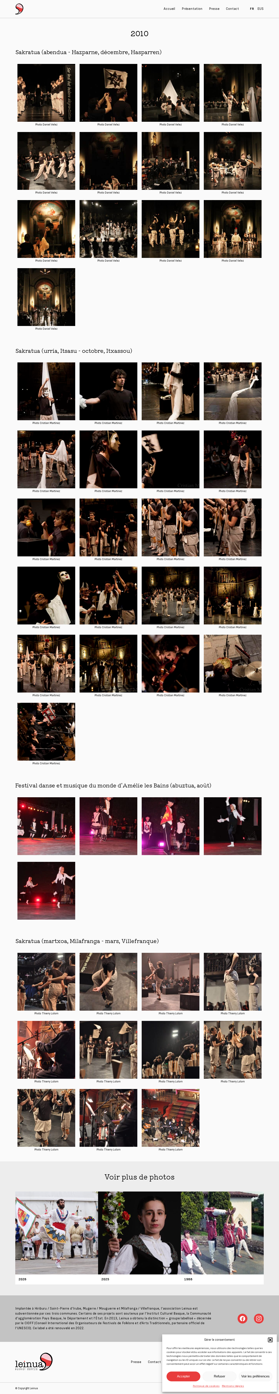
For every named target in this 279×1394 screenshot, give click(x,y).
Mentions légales (233, 1386)
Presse (214, 9)
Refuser (219, 1376)
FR (252, 9)
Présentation (192, 9)
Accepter (183, 1376)
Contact (232, 9)
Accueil (169, 9)
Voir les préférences (255, 1376)
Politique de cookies (206, 1386)
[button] (270, 1340)
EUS (260, 9)
